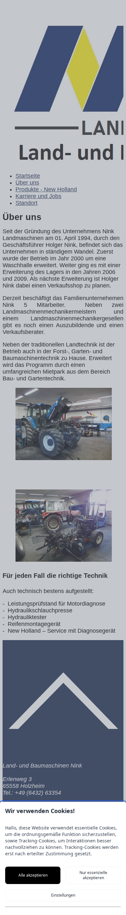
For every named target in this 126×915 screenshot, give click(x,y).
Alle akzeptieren (32, 875)
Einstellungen (63, 895)
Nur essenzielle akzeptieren (93, 875)
